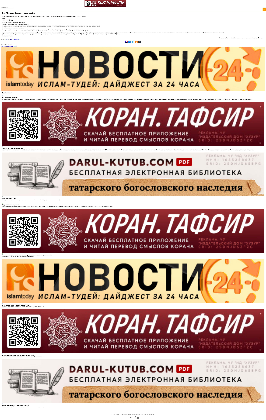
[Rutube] (126, 42)
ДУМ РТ (11, 39)
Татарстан (6, 39)
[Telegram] (133, 42)
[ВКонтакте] (129, 42)
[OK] (136, 42)
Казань (15, 39)
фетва (18, 39)
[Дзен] (139, 42)
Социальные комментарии (9, 46)
